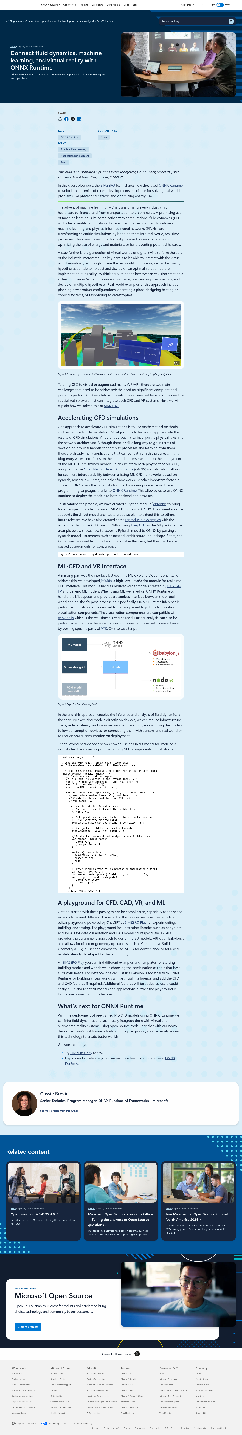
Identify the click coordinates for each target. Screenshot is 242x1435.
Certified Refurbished (59, 1402)
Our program (113, 5)
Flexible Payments (58, 1413)
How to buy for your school (98, 1396)
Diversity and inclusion (205, 1402)
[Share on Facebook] (66, 119)
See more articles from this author (59, 1110)
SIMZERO (107, 185)
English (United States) (27, 1423)
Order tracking (56, 1396)
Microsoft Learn (166, 1385)
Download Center (58, 1379)
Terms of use (140, 1428)
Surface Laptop (18, 1379)
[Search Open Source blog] (202, 5)
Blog (135, 5)
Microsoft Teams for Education (100, 1385)
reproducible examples (143, 520)
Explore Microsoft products (23, 1407)
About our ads (200, 1428)
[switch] (220, 5)
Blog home (16, 21)
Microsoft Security (129, 1379)
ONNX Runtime (69, 137)
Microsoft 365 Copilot (130, 1407)
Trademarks (155, 1428)
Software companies (168, 1407)
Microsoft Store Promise (60, 1407)
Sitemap (95, 1428)
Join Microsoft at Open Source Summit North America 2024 (197, 1217)
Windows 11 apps (19, 1413)
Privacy (127, 1428)
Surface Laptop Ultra (21, 1385)
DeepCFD (138, 525)
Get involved (69, 5)
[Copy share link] (60, 119)
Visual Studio (165, 1413)
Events (91, 1208)
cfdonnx (159, 504)
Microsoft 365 (127, 1390)
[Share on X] (73, 119)
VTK (104, 628)
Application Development (75, 155)
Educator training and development (102, 1402)
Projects (84, 5)
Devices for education (96, 1379)
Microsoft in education (96, 1373)
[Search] (231, 21)
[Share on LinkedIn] (79, 119)
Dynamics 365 (127, 1385)
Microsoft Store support (60, 1385)
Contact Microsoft (111, 1428)
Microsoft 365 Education (97, 1390)
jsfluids (106, 581)
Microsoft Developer (168, 1379)
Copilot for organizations (22, 1396)
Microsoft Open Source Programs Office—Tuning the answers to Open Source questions (120, 1219)
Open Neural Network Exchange (108, 469)
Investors (200, 1396)
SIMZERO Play (136, 922)
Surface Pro (17, 1373)
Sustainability (201, 1413)
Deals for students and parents (100, 1407)
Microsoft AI (126, 1373)
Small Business (127, 1413)
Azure (161, 1373)
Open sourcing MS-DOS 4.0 (34, 1214)
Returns (53, 1390)
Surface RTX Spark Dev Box (23, 1390)
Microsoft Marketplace (169, 1402)
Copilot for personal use (22, 1402)
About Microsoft (203, 1379)
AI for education (93, 1413)
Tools (64, 162)
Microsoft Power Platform (132, 1396)
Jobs (126, 5)
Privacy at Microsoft (204, 1390)
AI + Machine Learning (73, 149)
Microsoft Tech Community (170, 1396)
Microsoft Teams (128, 1402)
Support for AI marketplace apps (173, 1390)
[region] (121, 554)
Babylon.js (66, 618)
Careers (199, 1373)
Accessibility (201, 1407)
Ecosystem (97, 5)
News (13, 46)
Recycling (185, 1428)
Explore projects (28, 1327)
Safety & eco (170, 1428)
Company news (202, 1385)
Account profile (56, 1373)
